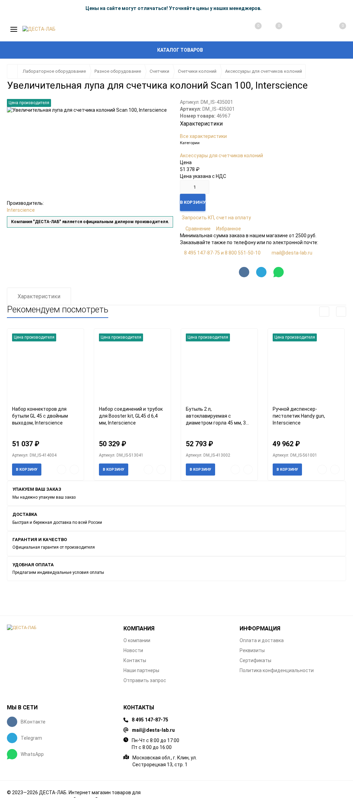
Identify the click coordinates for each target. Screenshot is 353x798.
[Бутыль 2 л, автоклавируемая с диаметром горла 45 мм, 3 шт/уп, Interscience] (219, 367)
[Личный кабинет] (314, 29)
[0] (335, 29)
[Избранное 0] (272, 29)
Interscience (21, 210)
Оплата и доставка (262, 640)
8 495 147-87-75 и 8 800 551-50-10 (222, 253)
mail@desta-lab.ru (292, 253)
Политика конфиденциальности (277, 670)
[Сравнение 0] (251, 29)
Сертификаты (255, 660)
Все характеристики (203, 136)
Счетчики (159, 71)
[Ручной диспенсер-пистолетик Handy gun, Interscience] (306, 367)
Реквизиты (252, 650)
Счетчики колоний (197, 71)
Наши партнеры (141, 670)
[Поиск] (293, 29)
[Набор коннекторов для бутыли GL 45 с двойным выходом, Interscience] (45, 367)
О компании (136, 640)
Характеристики (39, 296)
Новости (133, 650)
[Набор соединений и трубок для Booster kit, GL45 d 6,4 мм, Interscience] (132, 367)
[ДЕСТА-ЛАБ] (60, 628)
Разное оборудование (117, 71)
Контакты (134, 660)
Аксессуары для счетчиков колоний (263, 71)
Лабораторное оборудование (54, 71)
